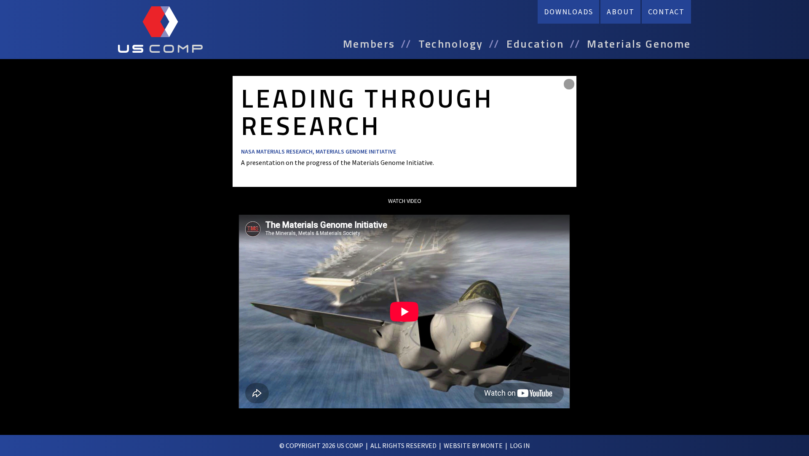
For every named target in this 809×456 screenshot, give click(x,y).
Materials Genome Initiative (356, 151)
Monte (491, 445)
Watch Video (404, 201)
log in (520, 445)
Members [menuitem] (369, 44)
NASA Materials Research (277, 151)
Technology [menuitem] (450, 44)
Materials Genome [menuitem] (639, 44)
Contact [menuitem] (666, 11)
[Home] (160, 29)
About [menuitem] (620, 11)
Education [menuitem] (535, 44)
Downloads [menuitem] (568, 11)
